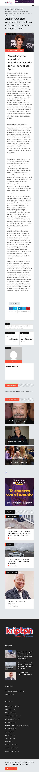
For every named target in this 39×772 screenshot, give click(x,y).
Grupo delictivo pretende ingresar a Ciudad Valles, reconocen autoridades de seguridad (19, 561)
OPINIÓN (14, 572)
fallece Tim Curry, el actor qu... (17, 421)
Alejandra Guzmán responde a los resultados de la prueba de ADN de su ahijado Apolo (18, 327)
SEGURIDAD (10, 544)
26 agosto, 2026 (13, 566)
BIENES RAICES (10, 706)
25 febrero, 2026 (14, 606)
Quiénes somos (9, 694)
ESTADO (8, 722)
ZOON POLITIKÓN (11, 751)
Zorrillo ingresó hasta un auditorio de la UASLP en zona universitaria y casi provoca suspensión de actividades (19, 533)
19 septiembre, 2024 (12, 50)
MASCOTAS (15, 516)
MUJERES (8, 732)
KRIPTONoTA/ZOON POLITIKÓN (15, 725)
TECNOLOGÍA (9, 748)
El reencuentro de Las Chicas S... (18, 462)
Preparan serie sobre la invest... (17, 441)
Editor (21, 50)
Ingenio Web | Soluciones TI (22, 764)
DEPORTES (8, 713)
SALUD (7, 738)
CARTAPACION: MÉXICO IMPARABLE (16, 602)
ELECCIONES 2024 (11, 716)
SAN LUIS (8, 741)
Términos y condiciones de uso (14, 691)
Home (7, 9)
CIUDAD (9, 516)
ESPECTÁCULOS (17, 9)
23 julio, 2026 (13, 538)
